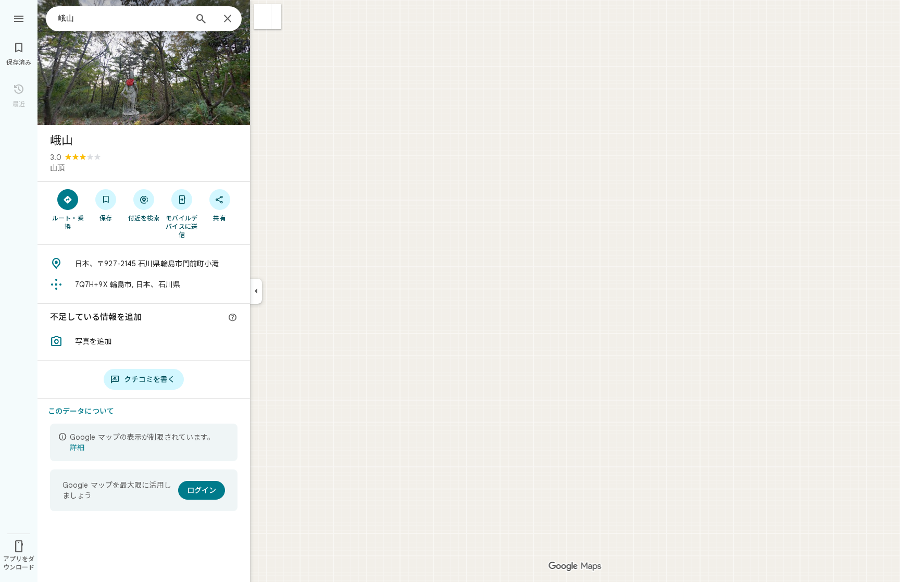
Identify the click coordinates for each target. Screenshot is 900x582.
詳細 (77, 447)
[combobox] (122, 18)
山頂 (57, 167)
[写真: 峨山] (144, 62)
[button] (262, 16)
